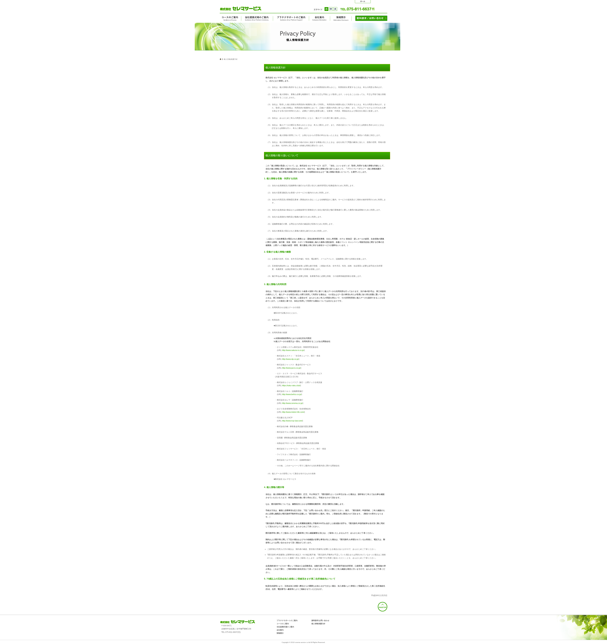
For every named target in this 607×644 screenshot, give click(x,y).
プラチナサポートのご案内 (291, 18)
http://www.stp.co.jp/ (290, 359)
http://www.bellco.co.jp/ (291, 394)
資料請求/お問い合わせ (320, 620)
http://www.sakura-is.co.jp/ (293, 350)
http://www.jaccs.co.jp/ (291, 368)
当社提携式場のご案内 (257, 18)
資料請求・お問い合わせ (371, 18)
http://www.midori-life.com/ (293, 412)
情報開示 (341, 18)
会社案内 (319, 18)
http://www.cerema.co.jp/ (292, 403)
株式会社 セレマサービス (234, 8)
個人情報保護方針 (318, 624)
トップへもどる (363, 1)
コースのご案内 (230, 18)
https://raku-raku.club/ (291, 385)
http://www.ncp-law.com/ (292, 421)
